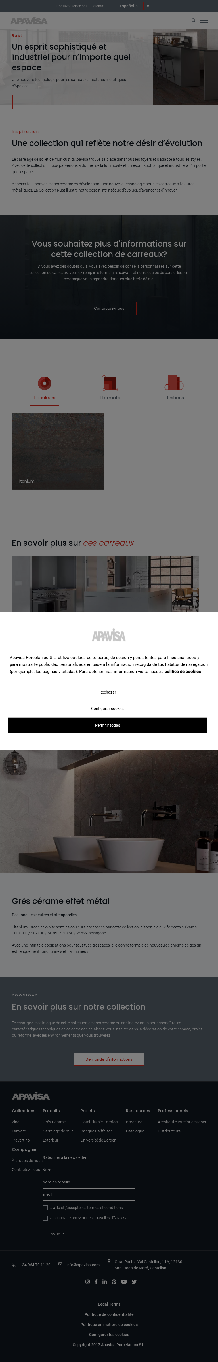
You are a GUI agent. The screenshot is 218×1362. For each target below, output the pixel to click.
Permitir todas (107, 725)
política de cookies (183, 671)
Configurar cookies (107, 708)
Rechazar (107, 692)
